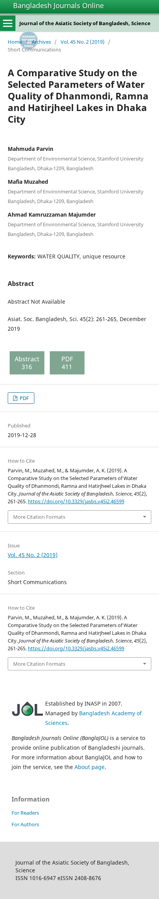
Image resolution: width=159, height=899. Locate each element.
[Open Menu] (7, 23)
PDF (24, 398)
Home (15, 41)
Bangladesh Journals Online (58, 5)
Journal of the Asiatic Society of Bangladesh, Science (85, 23)
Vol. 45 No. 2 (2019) (83, 41)
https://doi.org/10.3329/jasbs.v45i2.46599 (76, 501)
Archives (41, 41)
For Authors (25, 824)
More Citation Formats (39, 516)
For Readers (25, 812)
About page (89, 767)
